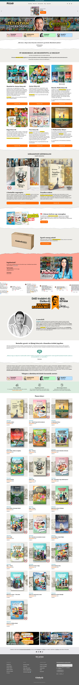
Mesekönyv (9, 664)
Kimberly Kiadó (26, 664)
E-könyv (8, 672)
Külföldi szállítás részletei (17, 390)
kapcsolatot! (15, 265)
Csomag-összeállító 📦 (45, 243)
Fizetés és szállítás (43, 664)
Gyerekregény (9, 666)
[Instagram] (38, 651)
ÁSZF (41, 669)
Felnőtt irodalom (10, 669)
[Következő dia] (78, 11)
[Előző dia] (1, 11)
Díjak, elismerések (26, 668)
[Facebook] (36, 651)
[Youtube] (40, 651)
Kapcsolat (42, 671)
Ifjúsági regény (9, 667)
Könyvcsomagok (10, 671)
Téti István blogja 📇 (27, 672)
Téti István (25, 666)
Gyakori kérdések (43, 666)
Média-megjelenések (27, 669)
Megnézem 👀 (17, 103)
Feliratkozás (60, 670)
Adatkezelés (42, 668)
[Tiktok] (42, 651)
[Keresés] (67, 4)
